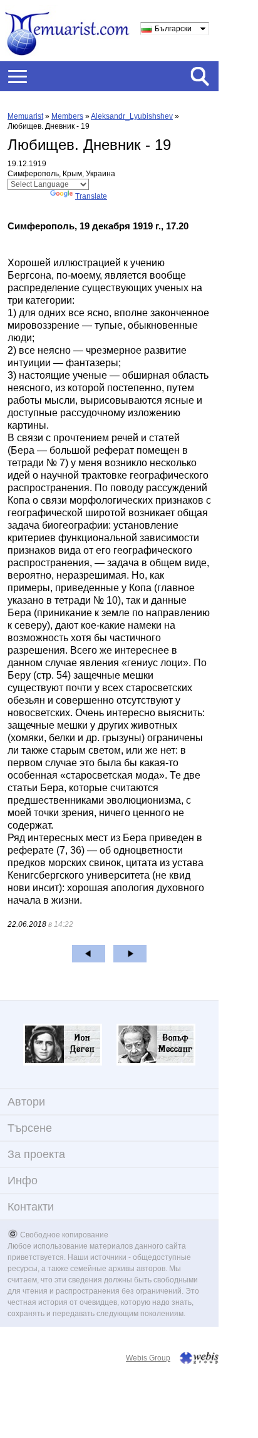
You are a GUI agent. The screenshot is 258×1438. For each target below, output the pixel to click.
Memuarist (25, 116)
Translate (91, 196)
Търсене (30, 1128)
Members (67, 116)
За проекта (36, 1154)
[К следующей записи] (130, 953)
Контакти (31, 1207)
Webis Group (148, 1358)
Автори (26, 1102)
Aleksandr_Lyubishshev (132, 116)
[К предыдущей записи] (88, 953)
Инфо (23, 1180)
